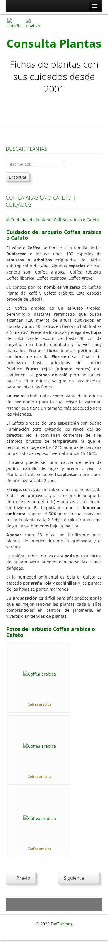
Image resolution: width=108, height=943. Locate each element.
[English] (33, 23)
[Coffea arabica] (39, 673)
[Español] (14, 23)
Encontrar (17, 177)
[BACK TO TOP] (54, 904)
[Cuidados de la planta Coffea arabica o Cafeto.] (53, 219)
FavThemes (61, 924)
